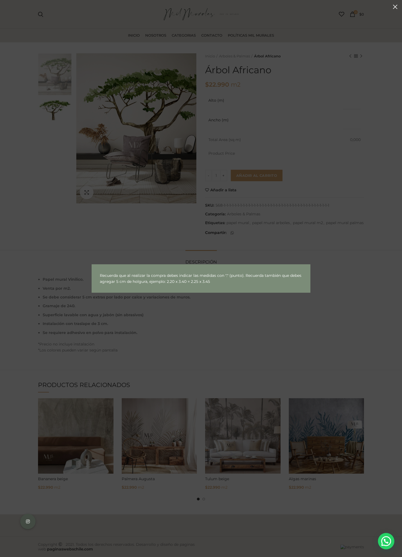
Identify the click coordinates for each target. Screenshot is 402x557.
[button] (386, 541)
